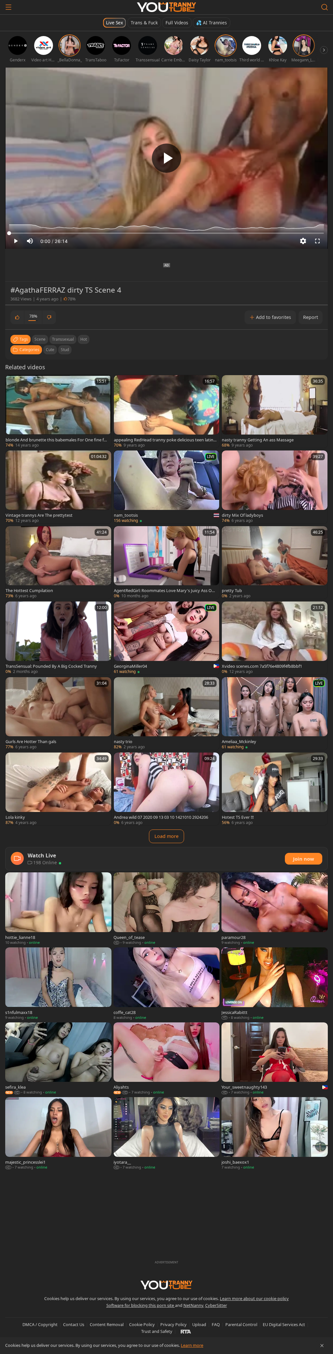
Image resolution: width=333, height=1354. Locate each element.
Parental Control (241, 1324)
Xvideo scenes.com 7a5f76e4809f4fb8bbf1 (262, 666)
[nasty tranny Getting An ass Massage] (274, 411)
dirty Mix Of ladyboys (242, 515)
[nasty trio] (167, 713)
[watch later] (13, 383)
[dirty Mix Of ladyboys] (274, 486)
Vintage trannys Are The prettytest (39, 515)
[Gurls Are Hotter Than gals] (58, 713)
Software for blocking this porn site (140, 1305)
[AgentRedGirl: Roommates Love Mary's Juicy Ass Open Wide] (167, 562)
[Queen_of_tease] (166, 908)
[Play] (166, 158)
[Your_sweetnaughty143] (274, 1058)
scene (40, 339)
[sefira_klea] (58, 1058)
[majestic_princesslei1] (58, 1133)
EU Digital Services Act (284, 1324)
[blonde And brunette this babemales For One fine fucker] (58, 411)
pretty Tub (232, 590)
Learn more (192, 1345)
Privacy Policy (173, 1324)
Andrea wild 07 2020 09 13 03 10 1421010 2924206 (161, 817)
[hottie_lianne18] (58, 908)
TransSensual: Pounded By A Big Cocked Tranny (51, 666)
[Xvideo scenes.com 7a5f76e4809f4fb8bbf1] (274, 637)
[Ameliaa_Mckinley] (274, 713)
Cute (50, 349)
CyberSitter (216, 1305)
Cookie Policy (142, 1324)
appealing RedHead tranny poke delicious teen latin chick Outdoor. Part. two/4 (165, 439)
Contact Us (73, 1324)
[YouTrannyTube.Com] (166, 7)
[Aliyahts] (166, 1058)
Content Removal (107, 1324)
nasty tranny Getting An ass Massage (258, 439)
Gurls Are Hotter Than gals (31, 741)
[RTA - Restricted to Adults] (186, 1331)
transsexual (63, 339)
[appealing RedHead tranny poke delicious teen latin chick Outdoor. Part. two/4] (167, 411)
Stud (65, 349)
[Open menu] (8, 7)
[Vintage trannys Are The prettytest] (58, 486)
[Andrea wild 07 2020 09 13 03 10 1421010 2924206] (167, 789)
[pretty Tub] (274, 562)
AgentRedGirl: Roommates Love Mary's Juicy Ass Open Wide (165, 590)
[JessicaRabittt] (274, 983)
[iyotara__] (166, 1133)
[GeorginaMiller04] (167, 637)
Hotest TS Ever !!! (238, 817)
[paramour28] (274, 908)
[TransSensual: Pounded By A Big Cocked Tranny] (58, 637)
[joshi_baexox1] (274, 1133)
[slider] (166, 233)
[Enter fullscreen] (317, 240)
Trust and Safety (156, 1331)
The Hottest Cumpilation (29, 590)
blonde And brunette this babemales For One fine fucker (57, 439)
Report (310, 317)
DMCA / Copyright (40, 1324)
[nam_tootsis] (167, 486)
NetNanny (193, 1305)
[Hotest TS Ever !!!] (274, 789)
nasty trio (123, 741)
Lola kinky (15, 817)
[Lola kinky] (58, 789)
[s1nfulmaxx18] (58, 983)
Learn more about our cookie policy (254, 1298)
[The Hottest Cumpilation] (58, 562)
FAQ (216, 1324)
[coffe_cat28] (166, 983)
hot (83, 339)
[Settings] (303, 240)
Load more (166, 836)
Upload (199, 1324)
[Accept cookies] (322, 1345)
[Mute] (29, 240)
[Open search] (324, 7)
